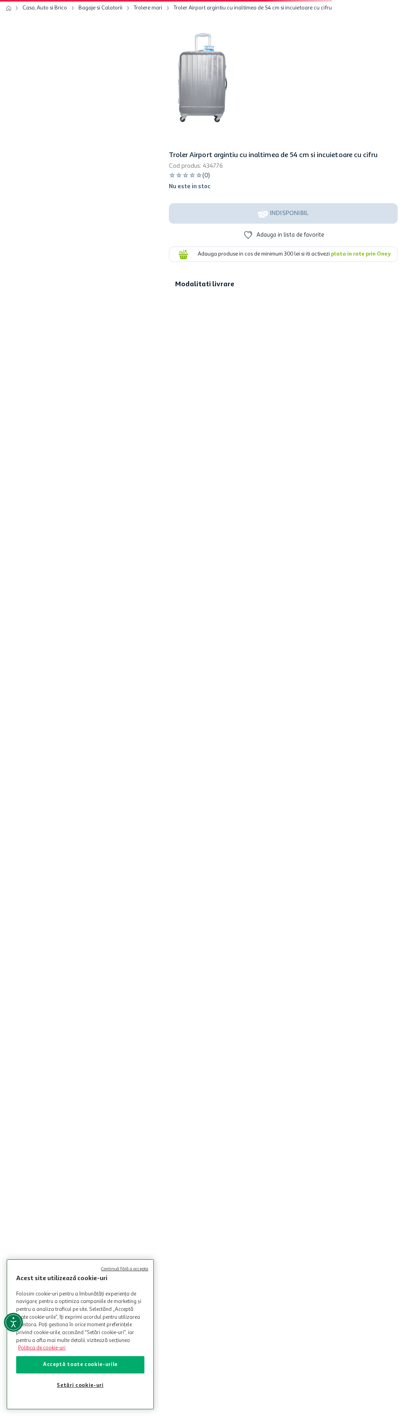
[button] (181, 11)
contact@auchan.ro (137, 1202)
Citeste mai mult (207, 569)
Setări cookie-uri (80, 1385)
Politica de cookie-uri (41, 1348)
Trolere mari (148, 45)
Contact (197, 1202)
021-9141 (82, 1202)
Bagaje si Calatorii (100, 45)
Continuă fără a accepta (124, 1269)
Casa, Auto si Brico (44, 45)
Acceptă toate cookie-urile (80, 1364)
